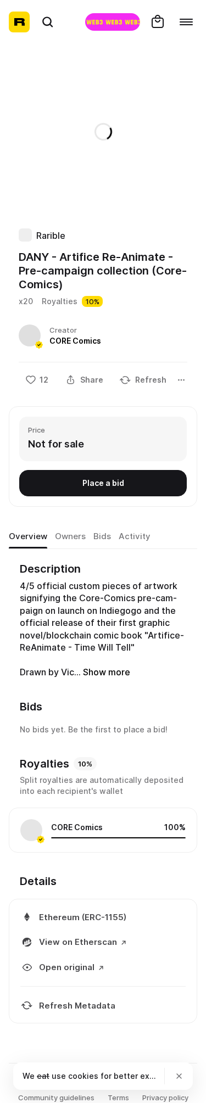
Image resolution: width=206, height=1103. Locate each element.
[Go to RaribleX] (112, 22)
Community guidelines (56, 1097)
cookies (83, 1075)
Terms (118, 1097)
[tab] (28, 536)
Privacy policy (165, 1097)
